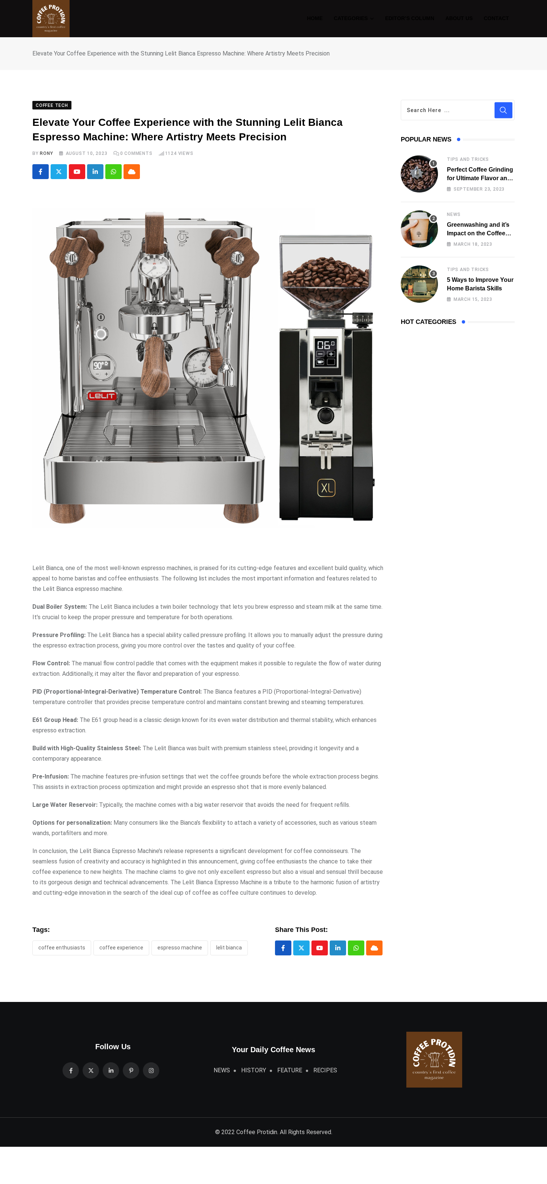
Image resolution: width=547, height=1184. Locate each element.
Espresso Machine (179, 948)
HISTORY (253, 1070)
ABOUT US (459, 18)
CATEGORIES (351, 18)
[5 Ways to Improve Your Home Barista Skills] (419, 284)
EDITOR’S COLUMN (409, 18)
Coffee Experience (121, 948)
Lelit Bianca (229, 948)
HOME (315, 18)
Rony (46, 153)
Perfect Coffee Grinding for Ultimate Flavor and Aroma (480, 178)
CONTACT (496, 18)
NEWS (454, 214)
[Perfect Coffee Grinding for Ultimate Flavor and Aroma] (419, 173)
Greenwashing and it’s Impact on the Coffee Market (478, 233)
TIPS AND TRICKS (468, 159)
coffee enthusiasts (61, 948)
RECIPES (325, 1070)
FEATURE (289, 1070)
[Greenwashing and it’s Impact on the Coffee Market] (419, 229)
